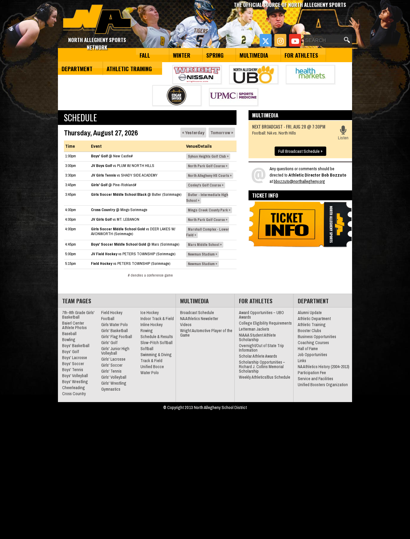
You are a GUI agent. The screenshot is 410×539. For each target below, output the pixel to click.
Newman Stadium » (202, 254)
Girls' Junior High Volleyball (115, 351)
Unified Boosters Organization (323, 384)
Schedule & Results (156, 336)
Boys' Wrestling (75, 381)
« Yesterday (193, 132)
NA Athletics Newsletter (199, 318)
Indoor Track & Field (157, 318)
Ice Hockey (149, 312)
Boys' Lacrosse (74, 357)
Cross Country (74, 393)
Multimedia (254, 55)
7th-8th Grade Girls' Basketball (78, 315)
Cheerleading (73, 387)
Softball (146, 348)
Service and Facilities (315, 378)
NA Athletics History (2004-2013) (323, 366)
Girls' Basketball (114, 330)
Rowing (146, 330)
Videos (185, 324)
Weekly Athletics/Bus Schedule (264, 377)
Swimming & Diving (156, 354)
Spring (215, 55)
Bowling (68, 339)
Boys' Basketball (75, 345)
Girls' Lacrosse (113, 359)
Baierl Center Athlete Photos (74, 325)
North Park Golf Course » (207, 166)
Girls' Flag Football (116, 336)
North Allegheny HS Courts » (209, 175)
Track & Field (151, 360)
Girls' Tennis (111, 371)
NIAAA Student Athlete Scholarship (257, 337)
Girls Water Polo (114, 324)
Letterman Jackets (254, 329)
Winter (181, 55)
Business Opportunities (317, 336)
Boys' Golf (70, 351)
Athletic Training (129, 68)
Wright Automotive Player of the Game (206, 333)
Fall (145, 55)
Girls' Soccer (111, 365)
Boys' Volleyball (75, 375)
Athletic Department (314, 318)
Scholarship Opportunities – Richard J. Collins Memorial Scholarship (262, 366)
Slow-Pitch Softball (156, 342)
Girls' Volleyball (113, 377)
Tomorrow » (221, 132)
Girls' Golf (109, 342)
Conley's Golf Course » (205, 185)
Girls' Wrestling (113, 383)
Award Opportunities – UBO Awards (261, 315)
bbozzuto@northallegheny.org (299, 181)
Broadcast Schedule (197, 312)
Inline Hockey (151, 324)
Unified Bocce (152, 366)
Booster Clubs (309, 330)
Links (302, 360)
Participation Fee (312, 372)
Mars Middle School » (205, 244)
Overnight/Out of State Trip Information (261, 348)
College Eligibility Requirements (265, 323)
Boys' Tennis (72, 369)
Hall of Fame (308, 348)
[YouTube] (295, 40)
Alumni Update (310, 312)
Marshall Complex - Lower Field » (207, 232)
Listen (343, 138)
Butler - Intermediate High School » (207, 197)
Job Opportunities (312, 354)
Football (107, 318)
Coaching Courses (313, 342)
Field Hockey (111, 312)
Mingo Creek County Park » (209, 210)
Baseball (69, 333)
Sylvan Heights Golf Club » (208, 156)
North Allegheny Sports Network (97, 20)
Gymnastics (110, 389)
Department (77, 68)
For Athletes (301, 55)
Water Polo (149, 372)
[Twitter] (266, 40)
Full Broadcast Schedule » (300, 151)
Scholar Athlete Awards (258, 356)
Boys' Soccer (73, 363)
